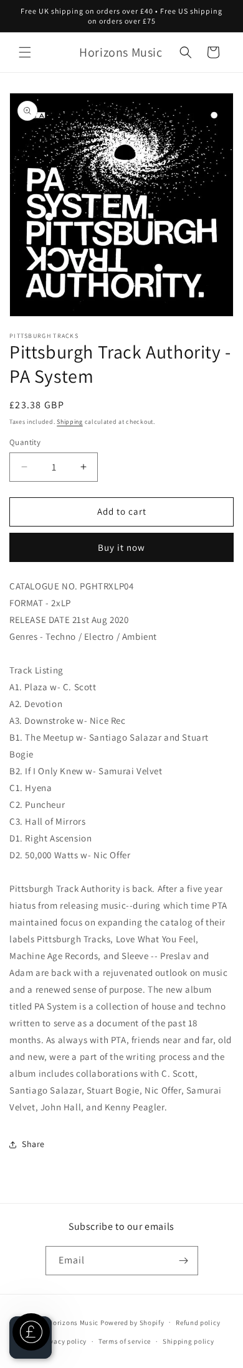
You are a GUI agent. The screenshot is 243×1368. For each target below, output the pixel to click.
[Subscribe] (184, 1260)
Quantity (24, 442)
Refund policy (198, 1322)
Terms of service (124, 1341)
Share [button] (33, 1144)
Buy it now (121, 547)
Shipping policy (188, 1341)
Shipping (70, 422)
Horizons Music (73, 1322)
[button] (25, 52)
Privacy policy (63, 1341)
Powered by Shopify (132, 1322)
